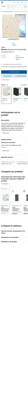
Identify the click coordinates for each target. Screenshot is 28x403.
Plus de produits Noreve (20, 57)
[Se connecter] (18, 2)
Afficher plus (6, 133)
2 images (14, 45)
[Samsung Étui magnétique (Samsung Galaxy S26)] (16, 200)
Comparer (8, 76)
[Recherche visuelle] (25, 6)
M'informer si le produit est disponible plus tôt (15, 66)
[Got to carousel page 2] (14, 43)
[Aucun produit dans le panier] (25, 2)
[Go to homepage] (2, 2)
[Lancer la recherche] (9, 6)
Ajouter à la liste (21, 76)
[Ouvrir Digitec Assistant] (22, 2)
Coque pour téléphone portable (5, 205)
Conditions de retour (6, 163)
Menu (4, 6)
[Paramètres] (14, 2)
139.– (3, 47)
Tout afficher (23, 85)
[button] (14, 64)
